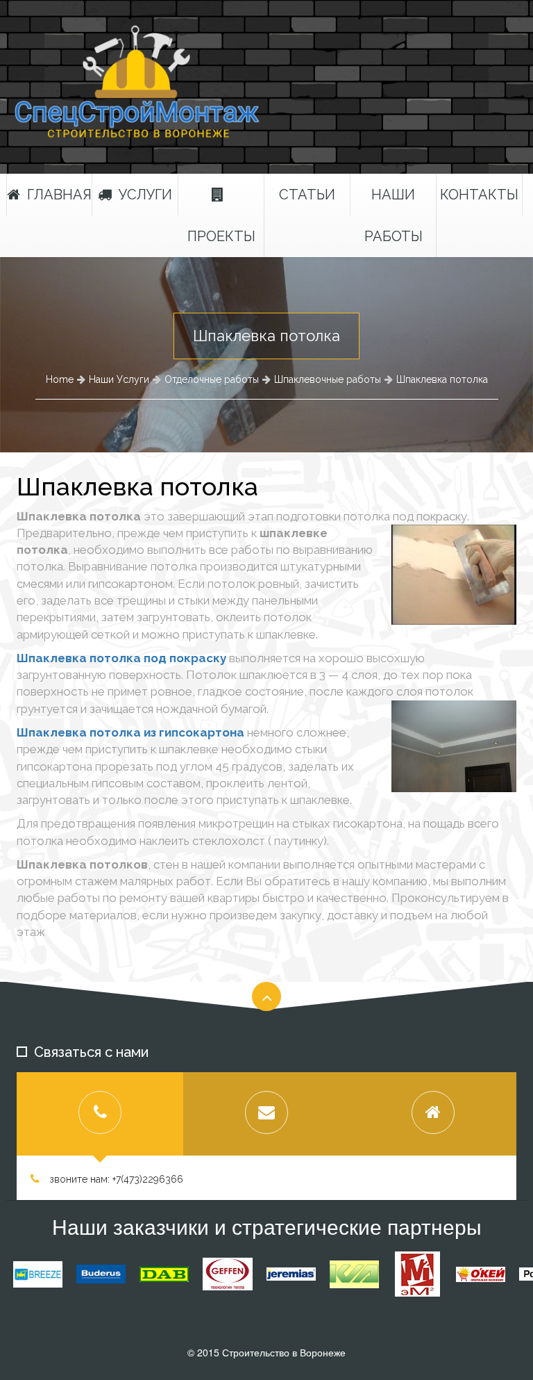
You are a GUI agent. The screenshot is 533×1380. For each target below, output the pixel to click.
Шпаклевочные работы (327, 379)
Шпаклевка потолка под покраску (121, 658)
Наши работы (393, 215)
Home (60, 379)
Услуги (145, 194)
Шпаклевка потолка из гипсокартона (130, 732)
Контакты (479, 194)
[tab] (100, 1114)
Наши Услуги (119, 379)
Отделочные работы (211, 379)
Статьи (307, 194)
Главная (59, 194)
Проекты (221, 236)
